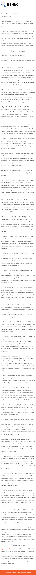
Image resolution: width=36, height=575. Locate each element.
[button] (3, 3)
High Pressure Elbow (6, 549)
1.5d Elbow (15, 48)
